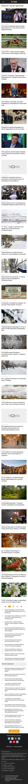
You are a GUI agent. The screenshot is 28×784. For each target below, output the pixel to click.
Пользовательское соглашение (11, 776)
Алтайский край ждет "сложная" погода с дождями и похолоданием (12, 504)
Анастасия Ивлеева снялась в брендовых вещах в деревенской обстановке (15, 694)
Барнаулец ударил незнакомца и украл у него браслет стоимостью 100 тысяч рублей (15, 670)
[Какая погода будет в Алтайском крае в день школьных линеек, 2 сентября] (14, 516)
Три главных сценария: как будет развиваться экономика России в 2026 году (13, 103)
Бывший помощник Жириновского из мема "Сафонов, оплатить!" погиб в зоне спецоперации (15, 629)
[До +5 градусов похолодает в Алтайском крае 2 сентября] (14, 540)
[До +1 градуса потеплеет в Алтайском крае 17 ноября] (14, 367)
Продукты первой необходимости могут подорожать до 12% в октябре (12, 128)
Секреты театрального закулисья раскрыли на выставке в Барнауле (14, 649)
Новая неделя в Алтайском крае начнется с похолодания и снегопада (13, 253)
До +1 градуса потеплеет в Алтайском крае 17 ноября (13, 379)
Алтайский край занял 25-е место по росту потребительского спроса (14, 716)
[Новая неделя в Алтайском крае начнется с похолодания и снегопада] (14, 242)
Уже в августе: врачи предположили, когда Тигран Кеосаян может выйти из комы (13, 153)
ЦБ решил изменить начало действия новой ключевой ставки (14, 654)
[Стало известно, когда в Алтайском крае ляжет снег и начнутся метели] (14, 392)
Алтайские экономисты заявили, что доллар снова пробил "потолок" (13, 304)
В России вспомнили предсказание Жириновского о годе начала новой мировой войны (13, 27)
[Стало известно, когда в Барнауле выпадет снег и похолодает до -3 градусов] (14, 441)
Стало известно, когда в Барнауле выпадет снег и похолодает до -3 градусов (12, 453)
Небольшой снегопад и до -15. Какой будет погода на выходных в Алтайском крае (13, 278)
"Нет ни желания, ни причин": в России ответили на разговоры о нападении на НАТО (15, 689)
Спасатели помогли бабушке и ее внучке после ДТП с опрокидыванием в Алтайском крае (15, 617)
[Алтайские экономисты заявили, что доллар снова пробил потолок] (14, 292)
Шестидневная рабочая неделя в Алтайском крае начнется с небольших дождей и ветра (12, 428)
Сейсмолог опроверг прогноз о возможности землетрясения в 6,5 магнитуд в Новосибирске (12, 179)
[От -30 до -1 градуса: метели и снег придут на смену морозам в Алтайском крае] (14, 216)
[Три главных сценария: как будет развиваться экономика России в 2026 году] (14, 90)
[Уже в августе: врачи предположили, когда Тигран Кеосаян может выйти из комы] (14, 141)
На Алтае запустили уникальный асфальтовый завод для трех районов (14, 679)
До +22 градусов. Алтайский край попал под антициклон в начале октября (12, 479)
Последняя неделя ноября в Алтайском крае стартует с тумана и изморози (13, 354)
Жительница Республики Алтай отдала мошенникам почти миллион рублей (15, 659)
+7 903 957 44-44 (6, 763)
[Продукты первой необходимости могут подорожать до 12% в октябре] (14, 117)
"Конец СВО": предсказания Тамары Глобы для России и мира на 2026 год (13, 52)
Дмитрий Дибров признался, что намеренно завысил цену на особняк (14, 726)
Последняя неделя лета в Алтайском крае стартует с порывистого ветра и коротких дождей (13, 576)
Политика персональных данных (11, 775)
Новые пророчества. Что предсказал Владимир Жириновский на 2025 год (13, 203)
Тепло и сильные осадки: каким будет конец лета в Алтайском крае (13, 601)
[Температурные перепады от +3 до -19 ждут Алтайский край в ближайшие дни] (14, 316)
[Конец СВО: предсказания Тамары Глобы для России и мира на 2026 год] (14, 41)
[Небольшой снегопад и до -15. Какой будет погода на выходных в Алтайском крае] (14, 266)
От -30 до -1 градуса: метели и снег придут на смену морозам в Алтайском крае (12, 228)
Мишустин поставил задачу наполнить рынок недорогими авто (15, 675)
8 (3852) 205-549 (6, 768)
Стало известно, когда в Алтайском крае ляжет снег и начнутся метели (13, 403)
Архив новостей (14, 731)
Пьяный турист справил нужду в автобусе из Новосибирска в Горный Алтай (14, 623)
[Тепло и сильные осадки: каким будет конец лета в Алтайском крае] (14, 590)
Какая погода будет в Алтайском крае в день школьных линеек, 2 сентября (13, 527)
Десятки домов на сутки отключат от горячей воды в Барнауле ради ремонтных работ (14, 635)
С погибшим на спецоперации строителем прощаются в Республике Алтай (14, 700)
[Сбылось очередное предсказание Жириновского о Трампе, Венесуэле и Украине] (14, 65)
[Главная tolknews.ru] (14, 2)
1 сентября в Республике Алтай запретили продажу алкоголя (13, 684)
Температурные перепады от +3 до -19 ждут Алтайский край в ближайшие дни (13, 328)
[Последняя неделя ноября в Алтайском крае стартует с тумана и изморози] (14, 342)
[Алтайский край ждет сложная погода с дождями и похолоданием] (14, 492)
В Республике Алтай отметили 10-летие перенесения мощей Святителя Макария (15, 705)
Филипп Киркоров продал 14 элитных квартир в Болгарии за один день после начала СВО (15, 611)
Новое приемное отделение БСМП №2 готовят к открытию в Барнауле (14, 645)
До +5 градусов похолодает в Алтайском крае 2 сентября (10, 551)
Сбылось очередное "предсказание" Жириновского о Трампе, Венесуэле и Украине (13, 77)
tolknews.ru (7, 751)
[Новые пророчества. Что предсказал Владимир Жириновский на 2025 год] (14, 192)
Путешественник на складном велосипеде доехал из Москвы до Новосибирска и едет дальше (13, 721)
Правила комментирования (10, 778)
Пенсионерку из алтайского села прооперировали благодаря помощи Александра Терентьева (14, 711)
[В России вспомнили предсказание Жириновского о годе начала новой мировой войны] (14, 15)
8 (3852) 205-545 (6, 766)
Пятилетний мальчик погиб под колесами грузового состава (13, 640)
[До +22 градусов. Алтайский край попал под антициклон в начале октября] (14, 467)
